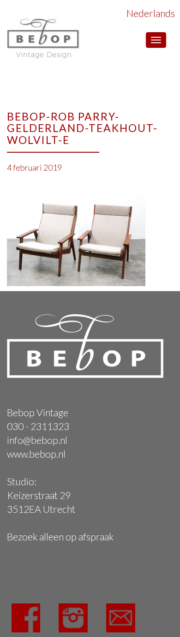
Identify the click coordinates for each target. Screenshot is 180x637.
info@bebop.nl (37, 440)
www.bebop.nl (36, 453)
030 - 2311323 (38, 426)
